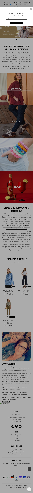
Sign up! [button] (16, 22)
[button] (31, 9)
